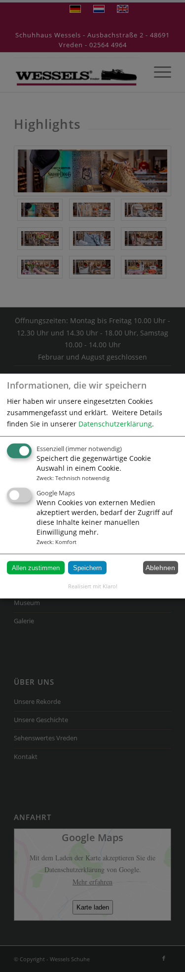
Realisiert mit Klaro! (92, 585)
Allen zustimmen (36, 567)
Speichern (87, 567)
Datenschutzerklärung (115, 423)
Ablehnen (160, 568)
